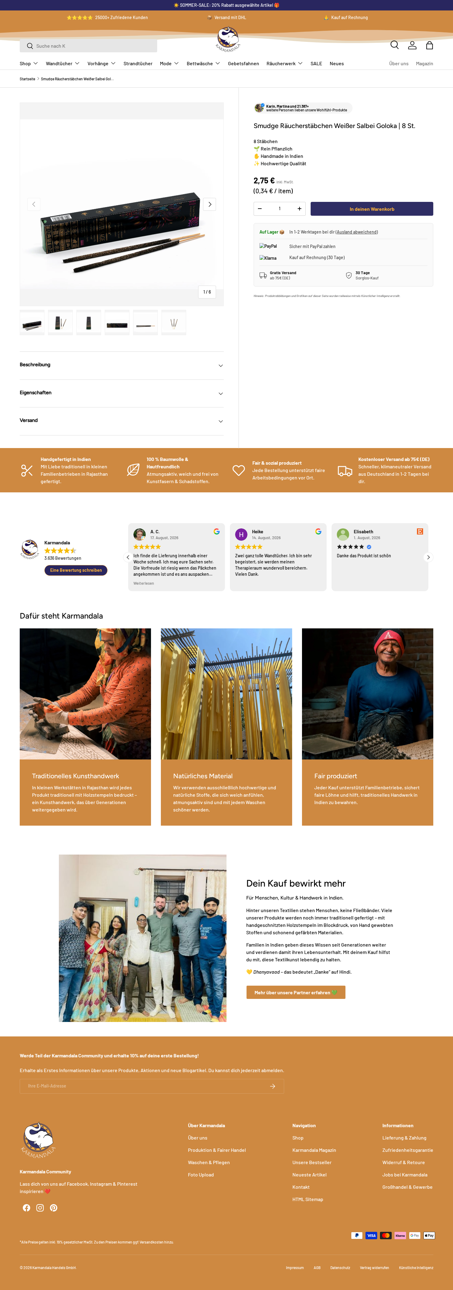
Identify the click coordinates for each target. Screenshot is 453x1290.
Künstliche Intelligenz (416, 1267)
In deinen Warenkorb (372, 209)
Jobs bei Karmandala (404, 1174)
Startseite (27, 79)
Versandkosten (152, 1242)
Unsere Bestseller (312, 1162)
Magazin (424, 63)
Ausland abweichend (357, 231)
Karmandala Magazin (314, 1150)
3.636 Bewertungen (62, 558)
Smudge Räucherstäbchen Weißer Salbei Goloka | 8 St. (78, 79)
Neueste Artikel (309, 1174)
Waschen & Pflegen (209, 1162)
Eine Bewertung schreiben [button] (76, 570)
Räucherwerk (281, 63)
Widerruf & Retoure (403, 1162)
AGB (317, 1267)
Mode (166, 63)
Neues (337, 63)
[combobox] (88, 45)
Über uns (399, 63)
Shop (25, 63)
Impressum (295, 1267)
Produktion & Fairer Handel (217, 1150)
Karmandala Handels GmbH (54, 1267)
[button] (429, 45)
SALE (316, 63)
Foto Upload (201, 1174)
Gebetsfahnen (243, 63)
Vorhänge (98, 63)
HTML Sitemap (307, 1199)
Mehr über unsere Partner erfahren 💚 (296, 992)
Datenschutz (340, 1267)
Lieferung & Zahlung (404, 1137)
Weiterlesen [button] (143, 583)
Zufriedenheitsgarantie (407, 1150)
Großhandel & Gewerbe (407, 1187)
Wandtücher (59, 63)
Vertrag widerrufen (374, 1267)
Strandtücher (138, 63)
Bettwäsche (200, 63)
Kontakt (301, 1187)
